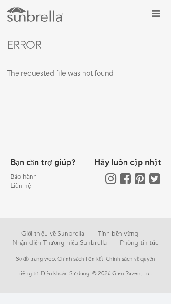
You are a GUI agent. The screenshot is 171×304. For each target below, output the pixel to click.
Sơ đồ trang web (35, 259)
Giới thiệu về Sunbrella (53, 234)
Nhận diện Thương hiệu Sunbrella (60, 243)
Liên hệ (20, 186)
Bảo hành (23, 177)
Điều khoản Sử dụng (65, 274)
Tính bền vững (119, 234)
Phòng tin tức (139, 243)
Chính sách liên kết (80, 259)
